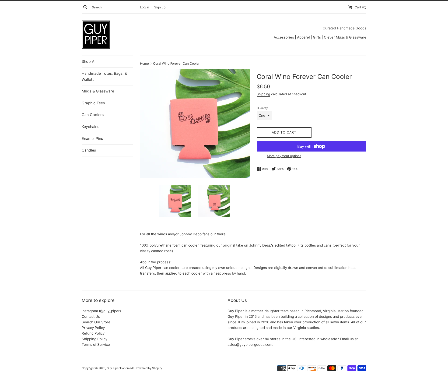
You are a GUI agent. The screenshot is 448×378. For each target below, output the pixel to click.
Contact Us (91, 316)
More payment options (284, 156)
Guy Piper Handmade (120, 368)
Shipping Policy (94, 339)
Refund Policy (93, 333)
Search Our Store (96, 322)
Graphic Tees (93, 103)
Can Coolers (93, 114)
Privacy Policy (93, 327)
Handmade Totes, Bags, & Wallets (104, 76)
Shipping (263, 94)
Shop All (89, 61)
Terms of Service (96, 344)
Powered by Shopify (149, 368)
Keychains (90, 126)
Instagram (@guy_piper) (101, 311)
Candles (89, 150)
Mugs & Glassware (98, 91)
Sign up (159, 7)
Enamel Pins (92, 138)
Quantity (262, 108)
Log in (144, 7)
